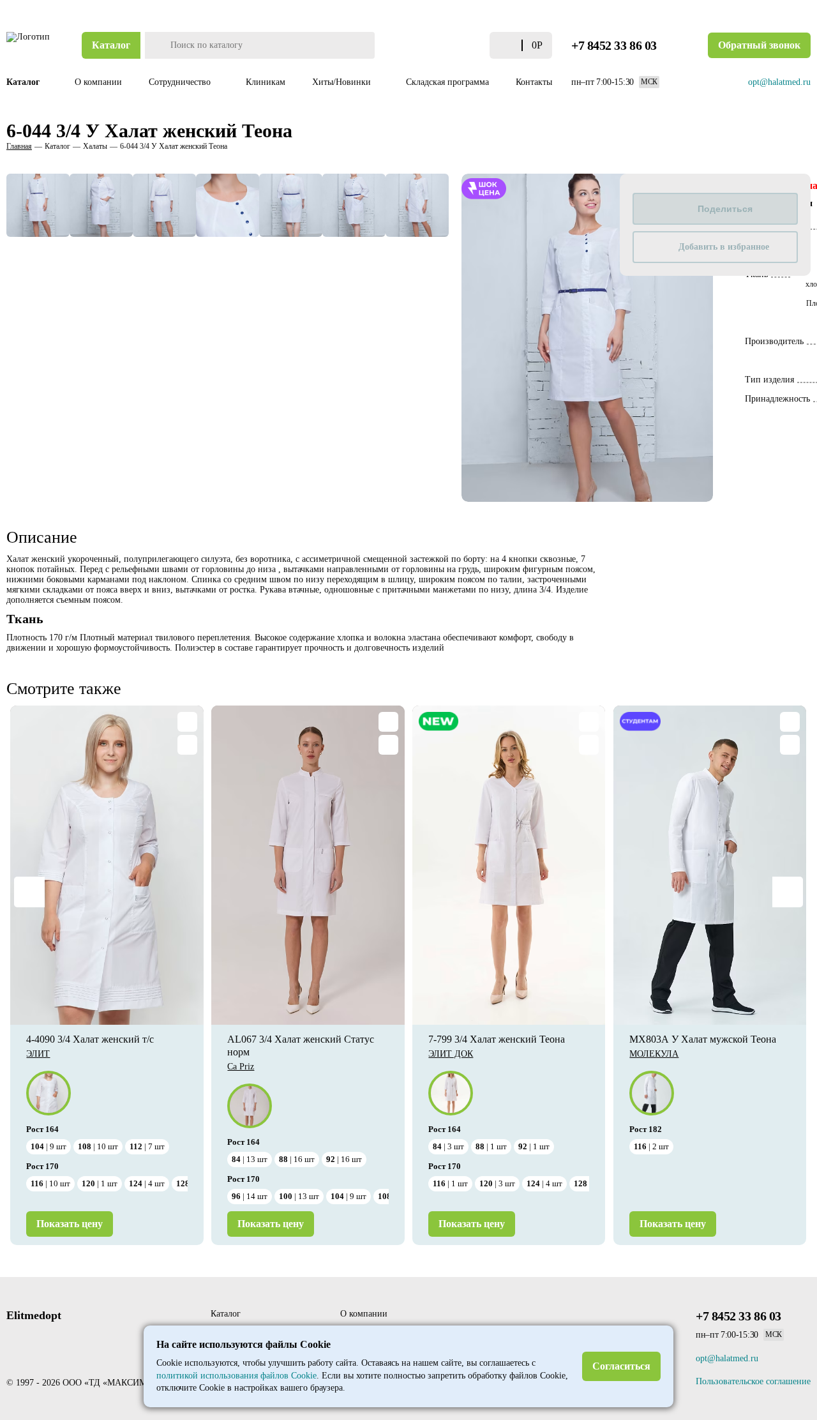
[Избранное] (476, 46)
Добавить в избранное (723, 247)
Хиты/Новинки (342, 82)
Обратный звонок (759, 45)
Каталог (111, 45)
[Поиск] (156, 45)
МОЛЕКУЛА (653, 1054)
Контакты (534, 82)
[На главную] (29, 45)
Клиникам (265, 82)
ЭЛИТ (38, 1054)
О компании (98, 82)
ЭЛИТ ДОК (450, 1054)
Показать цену (69, 1223)
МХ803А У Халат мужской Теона (702, 1039)
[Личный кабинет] (454, 45)
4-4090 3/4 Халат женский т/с (90, 1039)
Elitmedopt (33, 1315)
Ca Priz (240, 1066)
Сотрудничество (181, 82)
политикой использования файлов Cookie (236, 1375)
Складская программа (447, 82)
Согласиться (621, 1366)
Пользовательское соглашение (753, 1381)
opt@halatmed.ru (779, 82)
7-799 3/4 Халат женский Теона (496, 1039)
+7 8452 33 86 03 (614, 45)
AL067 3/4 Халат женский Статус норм (300, 1045)
